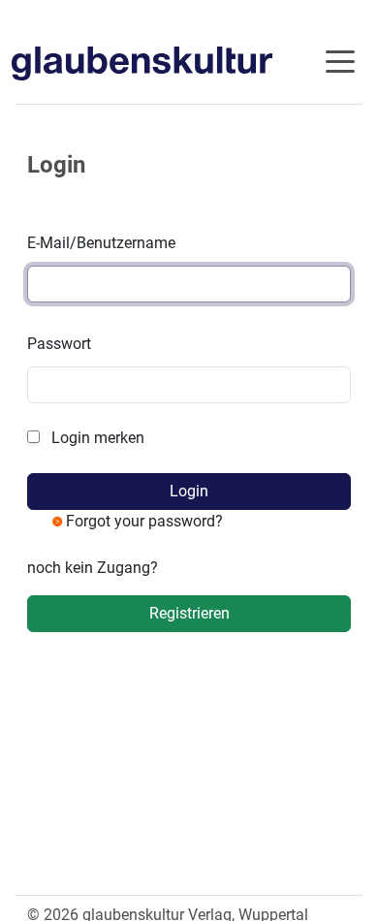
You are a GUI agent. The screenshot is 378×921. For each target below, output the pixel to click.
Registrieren (189, 613)
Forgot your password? (144, 521)
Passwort (59, 343)
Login (189, 491)
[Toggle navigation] (340, 60)
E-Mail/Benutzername (101, 243)
